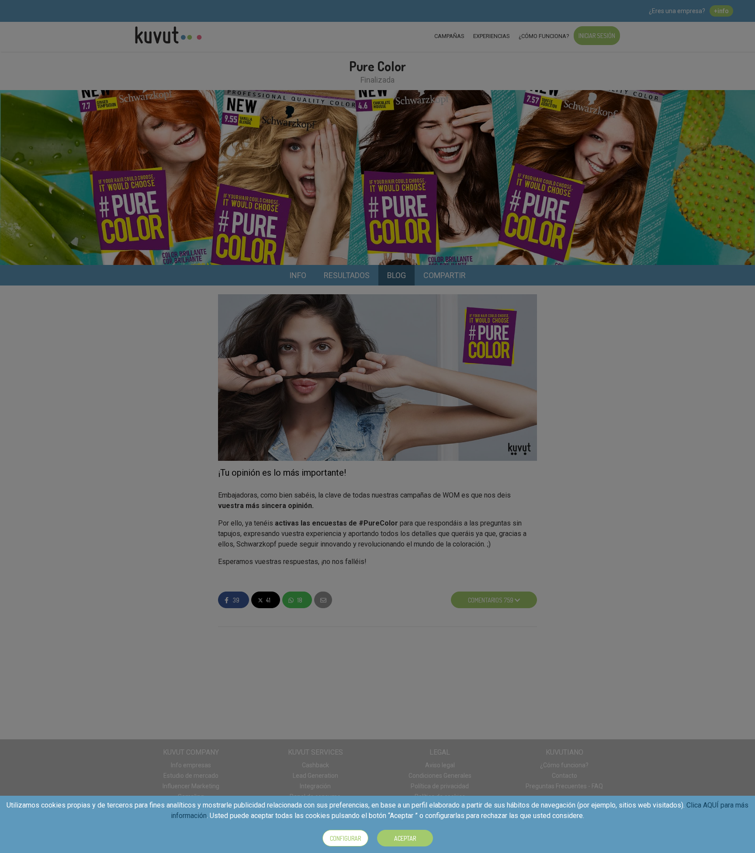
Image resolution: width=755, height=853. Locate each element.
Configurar (345, 838)
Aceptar (405, 838)
